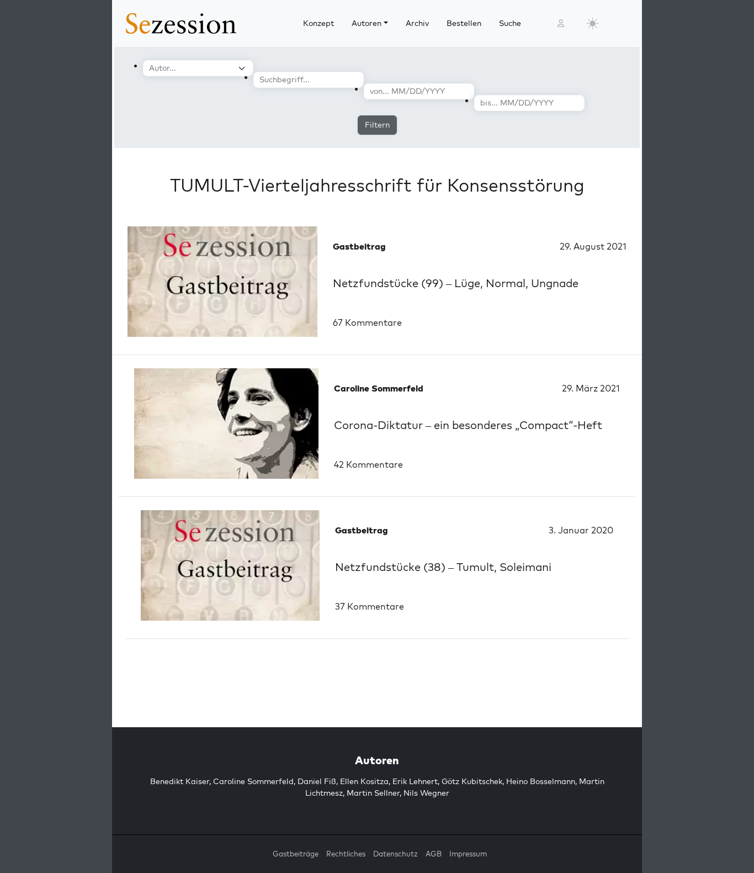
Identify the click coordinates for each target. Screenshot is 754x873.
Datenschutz (395, 853)
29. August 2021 (593, 246)
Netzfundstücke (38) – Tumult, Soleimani (443, 567)
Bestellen (464, 23)
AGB (434, 853)
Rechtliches (345, 853)
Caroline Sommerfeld (253, 781)
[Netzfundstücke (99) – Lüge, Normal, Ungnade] (222, 281)
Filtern (377, 125)
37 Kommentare (369, 606)
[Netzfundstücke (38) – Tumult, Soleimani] (230, 565)
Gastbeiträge (295, 853)
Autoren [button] (366, 23)
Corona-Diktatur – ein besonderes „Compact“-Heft (468, 425)
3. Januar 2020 (581, 530)
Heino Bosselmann (540, 781)
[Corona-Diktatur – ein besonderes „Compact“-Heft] (226, 423)
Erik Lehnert (415, 781)
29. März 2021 (591, 388)
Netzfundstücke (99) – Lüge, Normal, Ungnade (455, 283)
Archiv (417, 23)
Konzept (318, 23)
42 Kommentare (368, 464)
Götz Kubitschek (472, 781)
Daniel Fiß (317, 781)
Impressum (468, 853)
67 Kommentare (367, 322)
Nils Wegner (426, 793)
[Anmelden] (560, 23)
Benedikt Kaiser (179, 781)
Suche (510, 23)
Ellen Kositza (364, 781)
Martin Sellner (373, 793)
